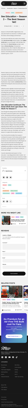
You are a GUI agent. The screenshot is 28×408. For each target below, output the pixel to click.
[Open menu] (24, 3)
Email (3, 258)
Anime (16, 372)
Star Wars (17, 365)
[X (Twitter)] (3, 177)
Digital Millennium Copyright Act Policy (8, 404)
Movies (17, 217)
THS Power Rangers (6, 369)
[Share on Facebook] (3, 201)
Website (4, 264)
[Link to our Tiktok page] (17, 357)
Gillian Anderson (6, 193)
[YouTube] (10, 177)
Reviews (8, 12)
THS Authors (4, 387)
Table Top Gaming (19, 376)
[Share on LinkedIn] (10, 201)
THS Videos (4, 389)
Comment (4, 242)
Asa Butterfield (19, 12)
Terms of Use (3, 397)
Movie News (4, 365)
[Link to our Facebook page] (13, 357)
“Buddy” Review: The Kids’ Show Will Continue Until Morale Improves (18, 220)
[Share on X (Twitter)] (7, 201)
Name (4, 251)
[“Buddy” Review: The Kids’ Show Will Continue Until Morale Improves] (6, 220)
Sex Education (19, 193)
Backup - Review (14, 190)
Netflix (12, 12)
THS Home (3, 8)
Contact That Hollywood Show (7, 402)
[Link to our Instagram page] (6, 357)
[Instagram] (7, 177)
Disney (16, 369)
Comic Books (18, 367)
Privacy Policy (4, 399)
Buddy (22, 217)
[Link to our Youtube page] (9, 357)
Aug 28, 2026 (23, 223)
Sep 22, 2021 (9, 26)
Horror (13, 217)
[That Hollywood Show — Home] (14, 3)
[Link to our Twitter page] (2, 357)
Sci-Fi (16, 374)
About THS (3, 385)
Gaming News (4, 372)
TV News (3, 367)
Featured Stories (5, 376)
